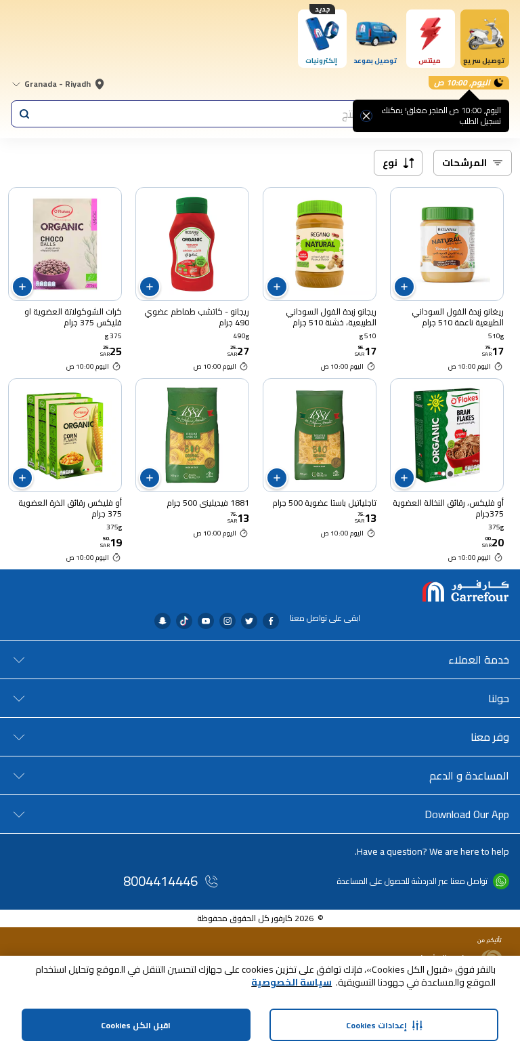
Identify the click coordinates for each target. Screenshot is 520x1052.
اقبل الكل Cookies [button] (136, 1025)
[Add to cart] (404, 287)
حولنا (498, 698)
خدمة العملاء (478, 659)
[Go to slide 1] (450, 474)
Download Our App (467, 814)
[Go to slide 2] (443, 474)
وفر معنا (490, 737)
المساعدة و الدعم (469, 775)
